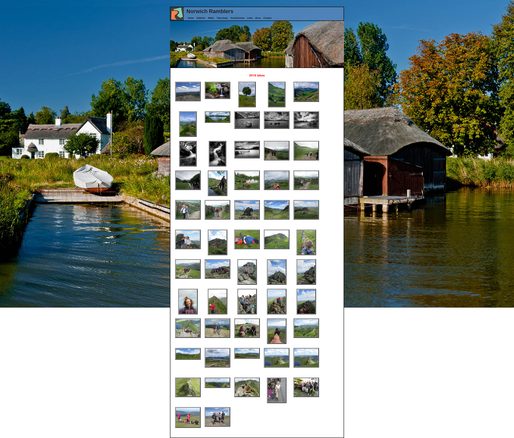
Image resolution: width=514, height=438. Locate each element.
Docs (258, 18)
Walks (211, 18)
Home (191, 18)
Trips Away (222, 18)
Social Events (237, 18)
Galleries (200, 18)
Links (250, 18)
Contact (267, 18)
